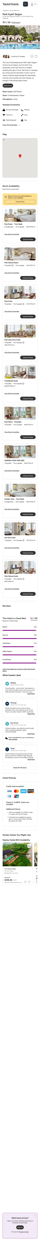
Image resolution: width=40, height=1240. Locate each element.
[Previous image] (3, 40)
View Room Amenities (11, 234)
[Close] (35, 1216)
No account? (20, 1232)
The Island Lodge (10, 869)
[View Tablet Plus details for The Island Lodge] (29, 846)
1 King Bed (7, 265)
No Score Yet (11, 873)
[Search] (25, 4)
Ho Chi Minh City (14, 10)
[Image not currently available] (20, 215)
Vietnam (5, 10)
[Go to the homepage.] (11, 4)
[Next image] (36, 40)
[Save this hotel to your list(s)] (31, 56)
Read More (31, 694)
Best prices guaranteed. (11, 189)
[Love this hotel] (36, 56)
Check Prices (20, 202)
